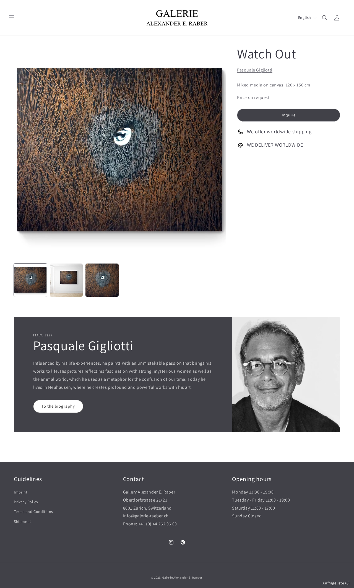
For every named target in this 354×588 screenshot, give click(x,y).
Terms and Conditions (33, 511)
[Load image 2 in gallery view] (66, 280)
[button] (12, 18)
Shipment (22, 521)
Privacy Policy (26, 501)
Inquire (289, 114)
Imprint (20, 492)
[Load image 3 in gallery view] (102, 280)
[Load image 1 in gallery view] (30, 280)
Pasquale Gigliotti (254, 70)
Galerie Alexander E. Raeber (182, 577)
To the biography (58, 406)
